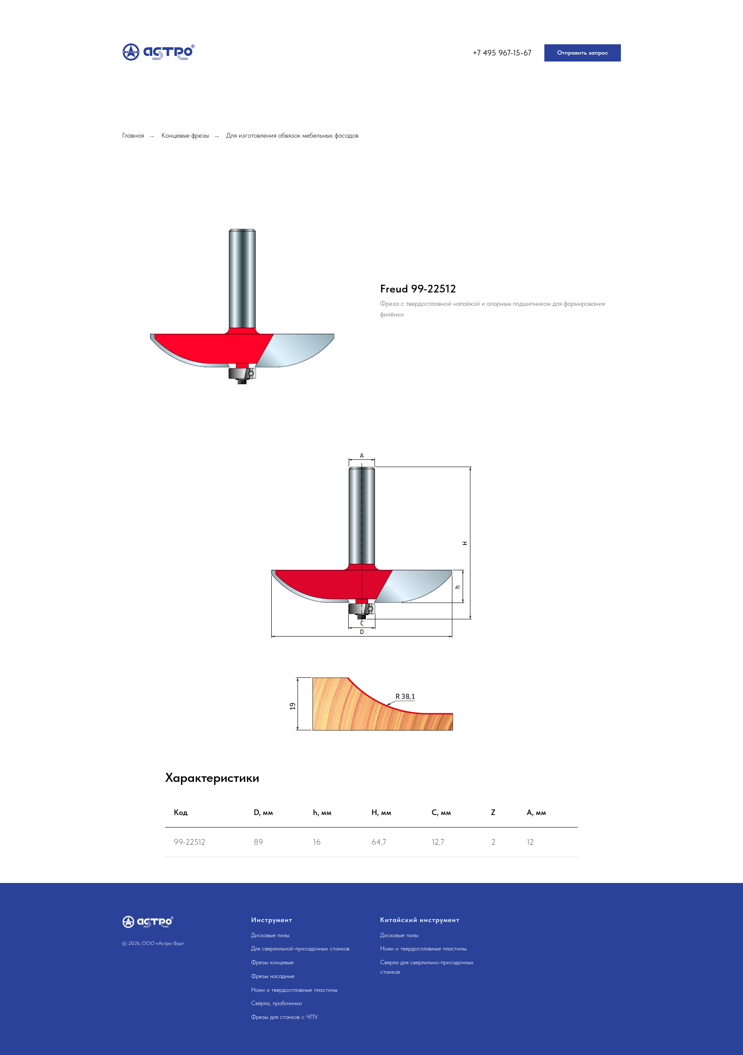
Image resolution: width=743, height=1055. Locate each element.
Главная (133, 135)
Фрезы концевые (272, 962)
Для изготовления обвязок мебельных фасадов (292, 135)
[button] (582, 53)
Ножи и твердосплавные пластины (294, 989)
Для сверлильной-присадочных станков (300, 948)
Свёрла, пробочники (276, 1003)
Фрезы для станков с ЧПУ (284, 1016)
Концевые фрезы (185, 135)
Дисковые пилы (270, 935)
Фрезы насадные (273, 975)
